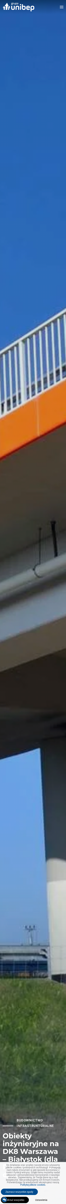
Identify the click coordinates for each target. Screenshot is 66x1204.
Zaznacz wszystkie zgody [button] (19, 1191)
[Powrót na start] (18, 7)
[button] (61, 7)
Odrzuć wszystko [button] (14, 1200)
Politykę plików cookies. (33, 1184)
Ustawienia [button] (41, 1200)
